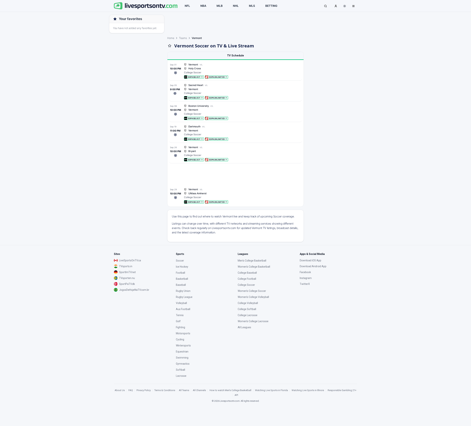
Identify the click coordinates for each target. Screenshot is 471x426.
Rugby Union (183, 290)
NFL (187, 6)
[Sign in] (335, 6)
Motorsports (183, 333)
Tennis (180, 315)
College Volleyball (248, 303)
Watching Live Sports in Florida (271, 390)
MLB (220, 6)
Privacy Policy (144, 390)
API (236, 395)
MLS (252, 6)
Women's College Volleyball (253, 297)
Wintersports (183, 345)
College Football (247, 278)
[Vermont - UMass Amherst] (235, 195)
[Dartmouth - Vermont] (235, 133)
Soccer (180, 260)
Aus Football (183, 309)
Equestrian (182, 351)
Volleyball (181, 303)
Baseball (181, 284)
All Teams (184, 390)
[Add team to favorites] (169, 45)
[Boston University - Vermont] (235, 112)
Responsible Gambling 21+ (342, 390)
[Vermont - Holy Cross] (235, 71)
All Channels (199, 390)
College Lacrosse (247, 315)
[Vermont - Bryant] (235, 153)
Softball (180, 369)
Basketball (182, 278)
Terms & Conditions (164, 390)
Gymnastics (183, 363)
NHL (236, 6)
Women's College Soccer (252, 290)
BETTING (271, 6)
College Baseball (247, 272)
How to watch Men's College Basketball (230, 390)
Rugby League (184, 297)
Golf (178, 321)
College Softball (247, 309)
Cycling (180, 339)
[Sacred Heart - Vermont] (235, 91)
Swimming (182, 357)
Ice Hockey (182, 266)
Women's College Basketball (254, 266)
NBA (203, 6)
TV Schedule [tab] (235, 55)
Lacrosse (181, 375)
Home (170, 38)
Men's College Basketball (252, 260)
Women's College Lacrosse (253, 321)
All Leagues (244, 327)
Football (180, 272)
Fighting (180, 327)
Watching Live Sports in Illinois (308, 390)
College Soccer (246, 284)
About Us (120, 390)
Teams (183, 38)
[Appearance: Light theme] (344, 6)
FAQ (130, 390)
